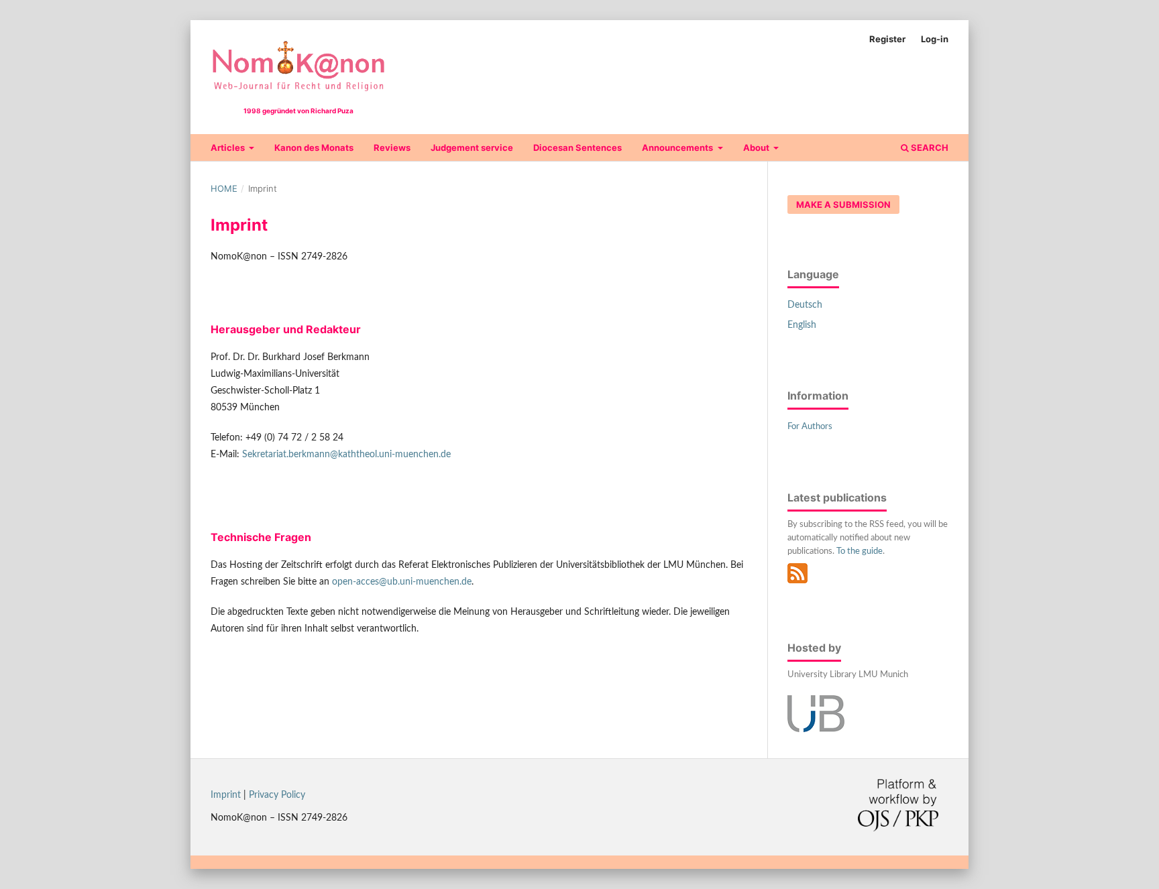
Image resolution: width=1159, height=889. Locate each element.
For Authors (809, 426)
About (757, 147)
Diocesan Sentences (577, 147)
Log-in (934, 39)
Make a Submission (843, 204)
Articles (229, 147)
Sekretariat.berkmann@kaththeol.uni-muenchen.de (346, 454)
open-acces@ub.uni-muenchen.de (402, 582)
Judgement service (472, 147)
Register (887, 39)
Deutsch (804, 305)
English (801, 325)
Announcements (678, 147)
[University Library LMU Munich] (815, 729)
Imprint (226, 795)
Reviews (392, 147)
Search (928, 147)
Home (224, 188)
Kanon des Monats (313, 147)
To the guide (859, 551)
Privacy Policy (277, 795)
